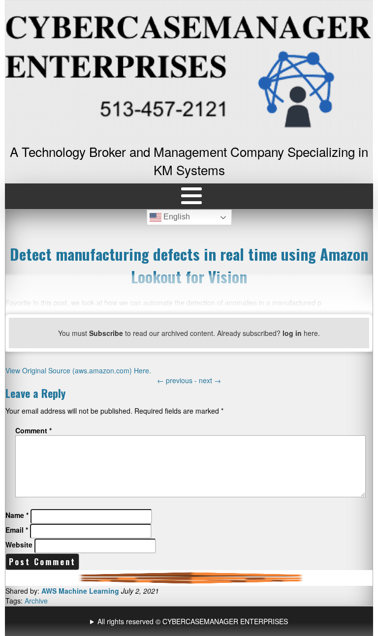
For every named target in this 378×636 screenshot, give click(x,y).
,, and (190, 621)
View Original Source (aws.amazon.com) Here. (78, 370)
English (175, 217)
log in (292, 333)
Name (17, 515)
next (210, 380)
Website (18, 544)
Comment (33, 430)
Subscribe (106, 333)
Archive (36, 601)
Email (16, 530)
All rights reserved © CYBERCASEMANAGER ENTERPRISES (192, 621)
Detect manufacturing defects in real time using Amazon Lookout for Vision (189, 265)
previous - (178, 380)
